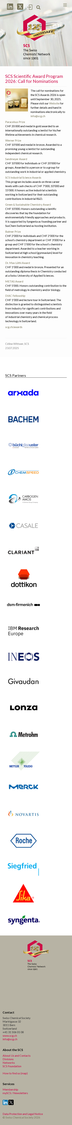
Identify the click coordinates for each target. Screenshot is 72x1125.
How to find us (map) (15, 1073)
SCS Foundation (12, 1066)
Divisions (8, 1059)
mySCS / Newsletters (15, 1093)
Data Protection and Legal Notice (23, 1113)
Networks (9, 1062)
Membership (10, 1089)
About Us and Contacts (17, 1055)
